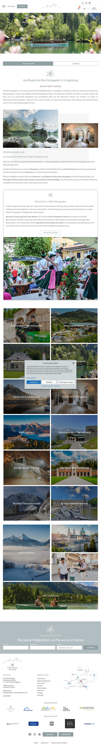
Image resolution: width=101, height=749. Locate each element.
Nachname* (33, 644)
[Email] (86, 3)
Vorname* (6, 644)
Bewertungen (41, 688)
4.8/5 (94, 8)
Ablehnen (49, 382)
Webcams (40, 690)
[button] (73, 363)
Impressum (57, 386)
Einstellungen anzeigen (65, 382)
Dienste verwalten (31, 378)
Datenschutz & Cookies (47, 386)
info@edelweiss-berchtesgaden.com (15, 692)
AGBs (36, 743)
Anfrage (40, 693)
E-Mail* (59, 644)
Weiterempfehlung (43, 681)
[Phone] (83, 3)
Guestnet (40, 695)
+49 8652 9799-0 (9, 687)
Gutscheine (41, 678)
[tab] (28, 63)
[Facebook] (30, 734)
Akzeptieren (34, 382)
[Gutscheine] (90, 3)
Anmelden (90, 647)
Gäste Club (41, 683)
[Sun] (39, 734)
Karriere (40, 685)
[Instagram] (35, 734)
